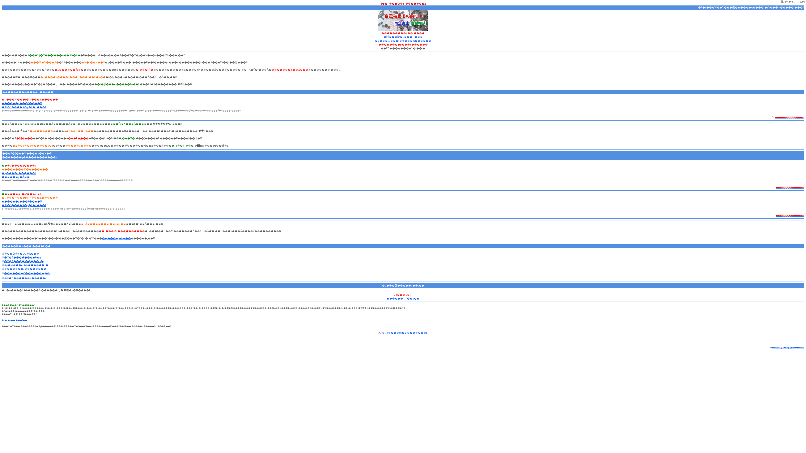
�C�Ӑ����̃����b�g (22, 257)
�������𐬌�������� (25, 268)
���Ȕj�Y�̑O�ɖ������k (788, 347)
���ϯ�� (21, 320)
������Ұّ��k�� (403, 298)
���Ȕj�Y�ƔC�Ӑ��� (21, 253)
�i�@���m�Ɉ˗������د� (26, 265)
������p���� (116, 238)
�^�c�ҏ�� (8, 320)
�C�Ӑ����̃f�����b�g (24, 261)
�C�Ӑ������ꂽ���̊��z (25, 278)
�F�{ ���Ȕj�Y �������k (405, 332)
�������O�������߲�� (27, 273)
